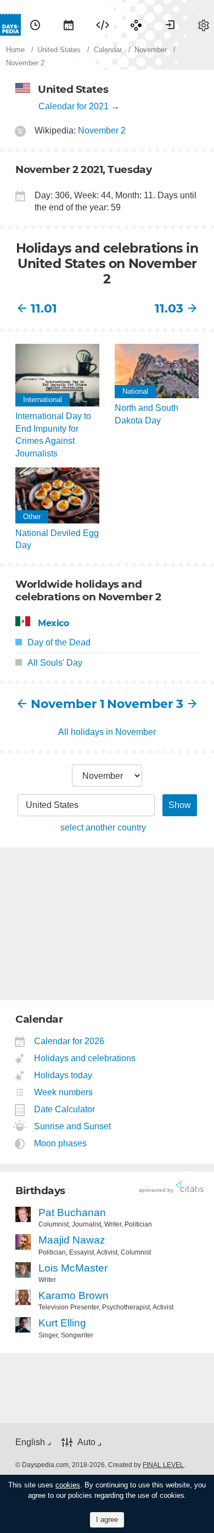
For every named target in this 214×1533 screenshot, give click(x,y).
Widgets (102, 25)
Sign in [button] (170, 25)
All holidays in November (107, 732)
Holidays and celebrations (85, 1058)
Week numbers (64, 1092)
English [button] (30, 1442)
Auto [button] (86, 1442)
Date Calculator (65, 1109)
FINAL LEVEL (163, 1465)
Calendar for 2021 (73, 106)
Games (136, 25)
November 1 (68, 703)
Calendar (68, 25)
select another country (103, 827)
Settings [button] (203, 25)
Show (179, 805)
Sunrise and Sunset (73, 1126)
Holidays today (63, 1075)
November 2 (102, 130)
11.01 (44, 308)
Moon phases (61, 1143)
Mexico (53, 623)
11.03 (169, 308)
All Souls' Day (54, 662)
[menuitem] (35, 25)
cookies (67, 1485)
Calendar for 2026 (69, 1041)
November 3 (145, 703)
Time (35, 25)
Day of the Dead (59, 642)
